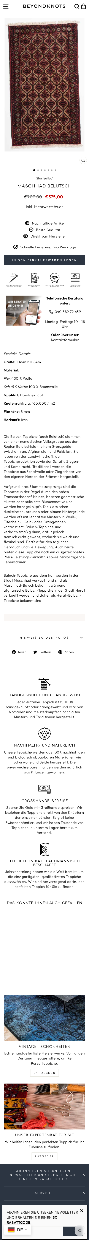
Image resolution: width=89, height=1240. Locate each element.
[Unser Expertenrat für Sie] (44, 1107)
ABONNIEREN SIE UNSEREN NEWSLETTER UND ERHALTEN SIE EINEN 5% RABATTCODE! (43, 1175)
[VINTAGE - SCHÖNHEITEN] (44, 1018)
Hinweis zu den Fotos (44, 637)
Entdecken (44, 1072)
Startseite (43, 178)
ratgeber (44, 1156)
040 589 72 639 (67, 311)
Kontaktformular (65, 339)
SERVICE (43, 1192)
